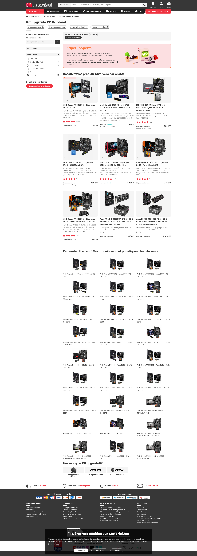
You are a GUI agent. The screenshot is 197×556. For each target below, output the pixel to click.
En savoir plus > (54, 544)
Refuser (117, 550)
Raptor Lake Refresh (45, 68)
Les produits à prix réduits (39, 86)
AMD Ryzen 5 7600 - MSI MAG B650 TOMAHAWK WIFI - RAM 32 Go (150, 434)
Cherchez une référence (36, 38)
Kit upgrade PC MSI (117, 475)
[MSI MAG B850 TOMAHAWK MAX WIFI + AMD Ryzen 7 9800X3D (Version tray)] (153, 89)
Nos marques (142, 510)
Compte (161, 7)
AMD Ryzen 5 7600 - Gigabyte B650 (77, 433)
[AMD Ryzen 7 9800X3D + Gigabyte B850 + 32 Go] (80, 89)
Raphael (45, 75)
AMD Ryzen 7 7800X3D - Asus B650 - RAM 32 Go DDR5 (79, 343)
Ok (57, 42)
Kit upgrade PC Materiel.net (73, 476)
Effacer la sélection (73, 38)
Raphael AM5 (45, 65)
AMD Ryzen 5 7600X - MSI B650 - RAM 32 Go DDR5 (78, 366)
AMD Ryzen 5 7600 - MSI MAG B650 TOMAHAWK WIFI (150, 411)
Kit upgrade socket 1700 (78, 27)
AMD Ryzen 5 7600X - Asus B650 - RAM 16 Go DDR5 (79, 320)
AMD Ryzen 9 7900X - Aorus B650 (113, 433)
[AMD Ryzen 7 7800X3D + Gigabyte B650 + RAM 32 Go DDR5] (153, 147)
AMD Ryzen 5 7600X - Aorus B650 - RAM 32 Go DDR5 (153, 298)
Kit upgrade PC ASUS (95, 475)
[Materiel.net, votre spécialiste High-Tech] (39, 5)
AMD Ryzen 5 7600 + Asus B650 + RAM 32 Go (79, 275)
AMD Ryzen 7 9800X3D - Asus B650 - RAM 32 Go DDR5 (79, 298)
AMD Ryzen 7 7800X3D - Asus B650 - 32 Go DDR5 (116, 298)
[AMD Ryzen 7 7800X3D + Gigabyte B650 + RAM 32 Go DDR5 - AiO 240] (80, 203)
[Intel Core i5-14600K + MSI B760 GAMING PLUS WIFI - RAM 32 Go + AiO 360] (117, 89)
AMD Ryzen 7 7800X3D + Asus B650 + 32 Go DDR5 (115, 275)
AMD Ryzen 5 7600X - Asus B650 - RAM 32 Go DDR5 (79, 389)
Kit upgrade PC (50, 16)
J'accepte (81, 550)
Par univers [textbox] (64, 5)
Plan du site (141, 508)
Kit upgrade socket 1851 (100, 27)
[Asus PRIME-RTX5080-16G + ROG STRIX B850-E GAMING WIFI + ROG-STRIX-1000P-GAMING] (153, 203)
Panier (169, 7)
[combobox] (64, 5)
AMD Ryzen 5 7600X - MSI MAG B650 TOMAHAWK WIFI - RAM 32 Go (77, 457)
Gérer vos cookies (143, 520)
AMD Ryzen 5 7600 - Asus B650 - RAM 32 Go (115, 457)
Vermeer (45, 72)
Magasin (153, 7)
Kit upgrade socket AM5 (57, 27)
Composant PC (35, 16)
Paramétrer (99, 550)
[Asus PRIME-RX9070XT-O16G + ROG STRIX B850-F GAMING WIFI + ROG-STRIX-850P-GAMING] (117, 203)
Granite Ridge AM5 (45, 62)
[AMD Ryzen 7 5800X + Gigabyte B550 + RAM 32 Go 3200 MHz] (117, 147)
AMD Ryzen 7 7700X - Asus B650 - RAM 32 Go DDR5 (116, 343)
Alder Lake (45, 59)
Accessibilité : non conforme (147, 523)
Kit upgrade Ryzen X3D (36, 27)
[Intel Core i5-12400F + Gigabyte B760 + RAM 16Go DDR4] (80, 147)
